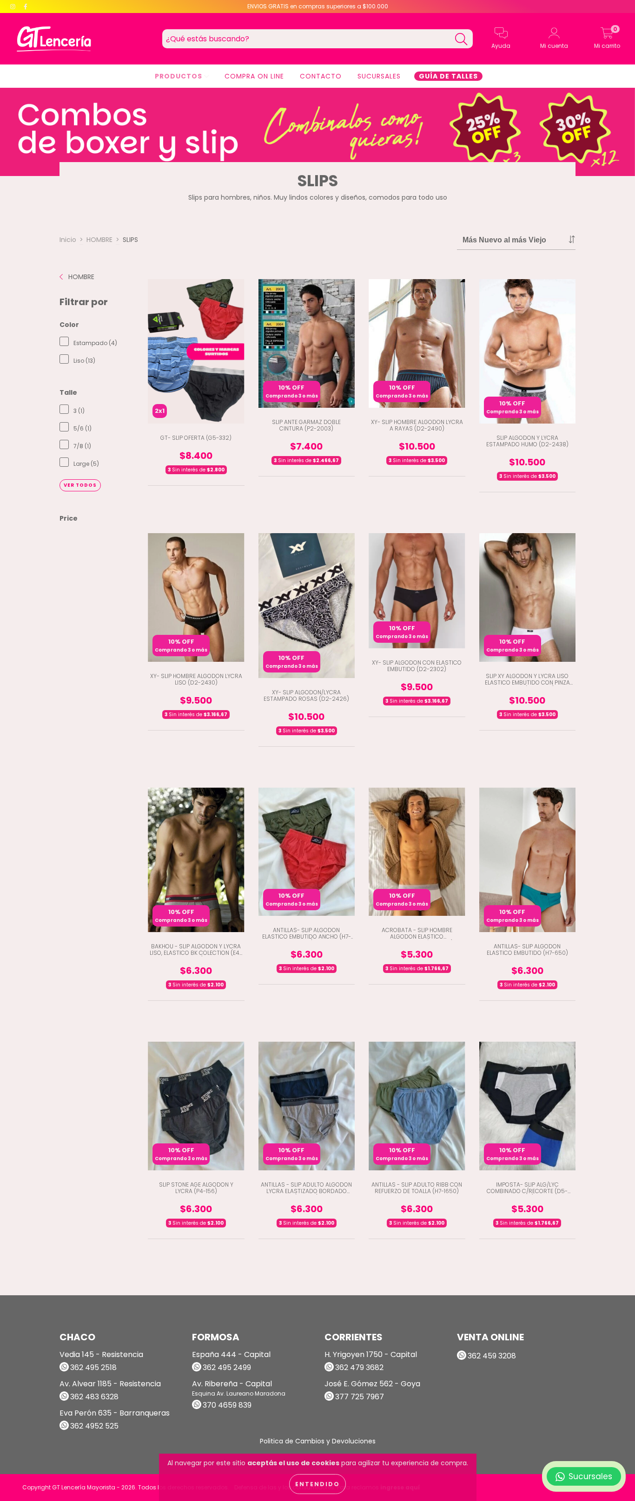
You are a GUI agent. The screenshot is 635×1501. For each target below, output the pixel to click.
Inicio (68, 239)
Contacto (321, 76)
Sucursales (379, 76)
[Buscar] (461, 39)
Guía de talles (448, 76)
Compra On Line (254, 76)
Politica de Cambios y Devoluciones (318, 1441)
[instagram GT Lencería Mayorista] (13, 6)
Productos (179, 76)
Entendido (317, 1484)
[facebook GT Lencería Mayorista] (25, 6)
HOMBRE (99, 239)
